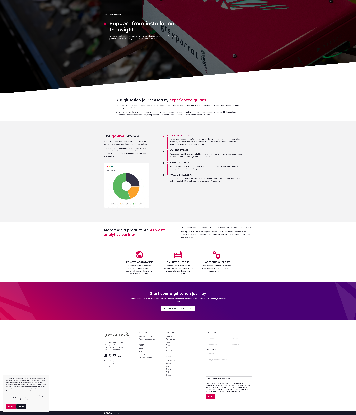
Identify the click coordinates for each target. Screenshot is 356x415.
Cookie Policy (108, 367)
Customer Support (145, 357)
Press (168, 345)
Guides (168, 363)
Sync (140, 351)
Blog (167, 366)
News (168, 342)
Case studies (170, 360)
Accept (10, 406)
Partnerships (170, 339)
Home (105, 14)
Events (168, 369)
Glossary (169, 375)
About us (169, 336)
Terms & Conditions (110, 364)
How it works (143, 354)
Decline (21, 406)
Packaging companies (147, 339)
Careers (169, 348)
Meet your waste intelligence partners (178, 308)
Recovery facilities (145, 336)
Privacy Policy (109, 361)
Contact (169, 351)
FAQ (167, 372)
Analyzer (142, 348)
